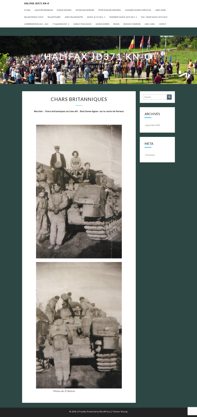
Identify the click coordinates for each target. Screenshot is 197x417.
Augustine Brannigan (44, 10)
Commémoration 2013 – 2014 (36, 24)
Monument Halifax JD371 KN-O (122, 17)
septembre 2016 (152, 125)
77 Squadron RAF (59, 24)
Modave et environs (132, 24)
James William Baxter (73, 17)
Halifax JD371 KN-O (36, 3)
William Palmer (54, 17)
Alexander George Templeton (138, 10)
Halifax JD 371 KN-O (95, 17)
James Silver (160, 10)
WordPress (105, 411)
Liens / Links (150, 24)
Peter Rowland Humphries (109, 10)
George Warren (102, 24)
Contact (162, 24)
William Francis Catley (34, 17)
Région (116, 24)
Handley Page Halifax (82, 24)
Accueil (27, 10)
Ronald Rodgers (64, 10)
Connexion (150, 155)
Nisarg (124, 411)
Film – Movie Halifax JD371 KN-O (154, 17)
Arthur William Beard (85, 10)
